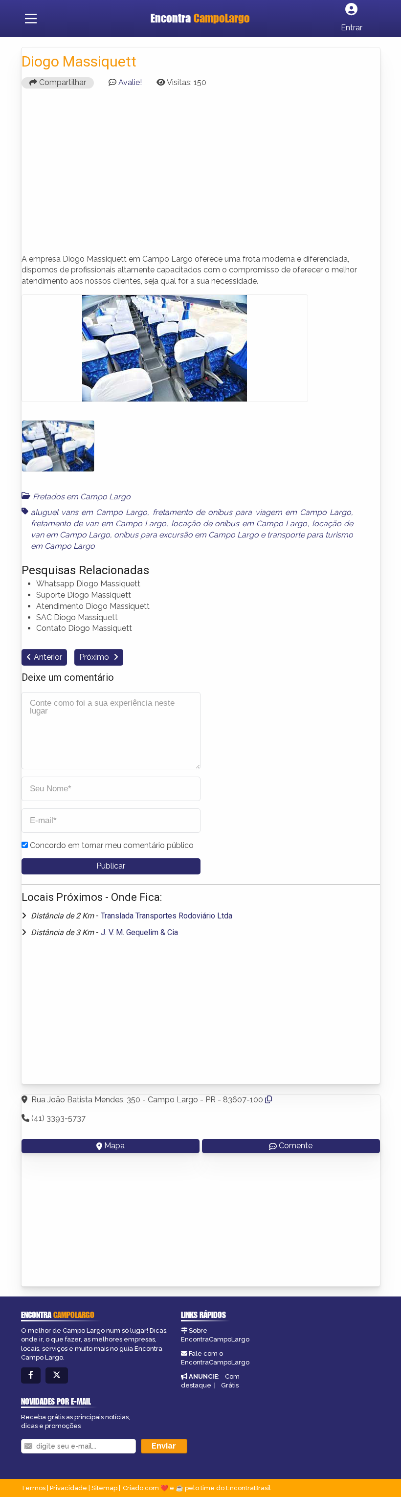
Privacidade (68, 1488)
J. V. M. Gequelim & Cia (139, 932)
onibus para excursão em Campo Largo (186, 534)
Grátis (230, 1385)
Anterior (48, 657)
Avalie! (130, 82)
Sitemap (104, 1488)
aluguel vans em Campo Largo (89, 512)
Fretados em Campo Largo (82, 496)
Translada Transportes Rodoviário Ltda (166, 915)
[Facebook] (31, 1375)
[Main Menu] (31, 18)
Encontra (200, 18)
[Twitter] (56, 1375)
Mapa (114, 1145)
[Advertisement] (201, 175)
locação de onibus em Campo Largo (239, 523)
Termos (33, 1488)
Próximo (95, 657)
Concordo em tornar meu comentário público (112, 845)
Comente (295, 1145)
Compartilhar (61, 82)
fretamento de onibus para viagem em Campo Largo (252, 512)
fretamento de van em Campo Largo (99, 523)
